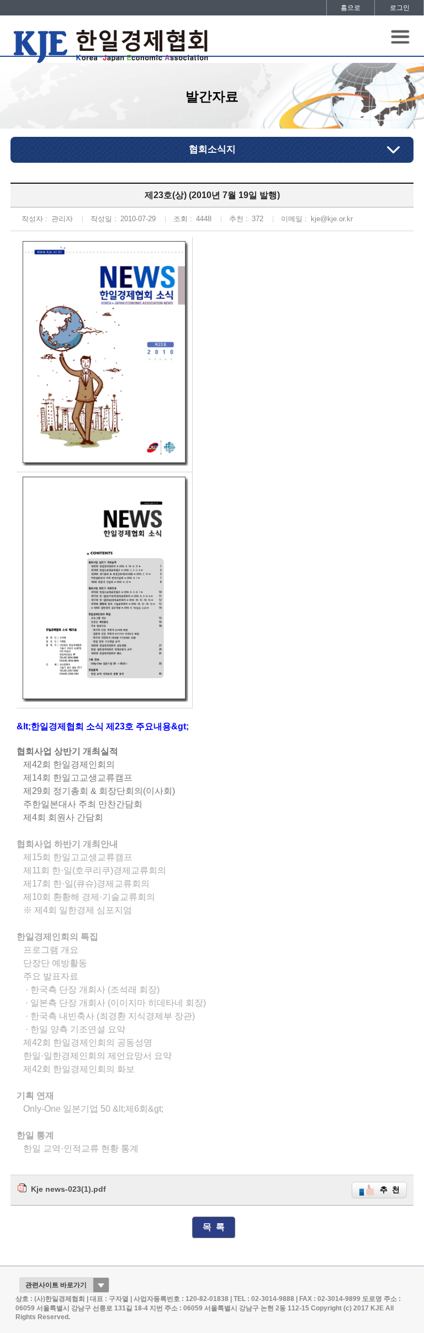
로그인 (400, 8)
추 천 (390, 1190)
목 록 (214, 1226)
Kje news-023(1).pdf (68, 1189)
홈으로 (351, 8)
